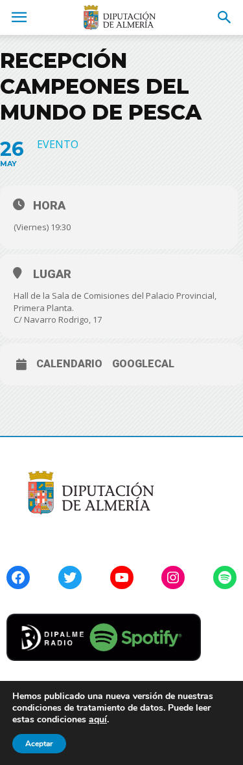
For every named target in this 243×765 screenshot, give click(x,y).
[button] (225, 17)
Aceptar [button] (39, 743)
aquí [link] (98, 719)
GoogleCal (143, 364)
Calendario (69, 364)
